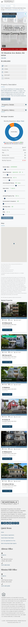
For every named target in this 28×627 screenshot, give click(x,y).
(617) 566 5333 (5, 565)
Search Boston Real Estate (7, 537)
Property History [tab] (8, 110)
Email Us (3, 555)
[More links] (25, 14)
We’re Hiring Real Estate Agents (8, 543)
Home (2, 532)
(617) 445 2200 (5, 586)
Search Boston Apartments (7, 535)
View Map (3, 57)
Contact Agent (7, 329)
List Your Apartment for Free (8, 540)
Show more (6, 99)
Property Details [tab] (8, 105)
